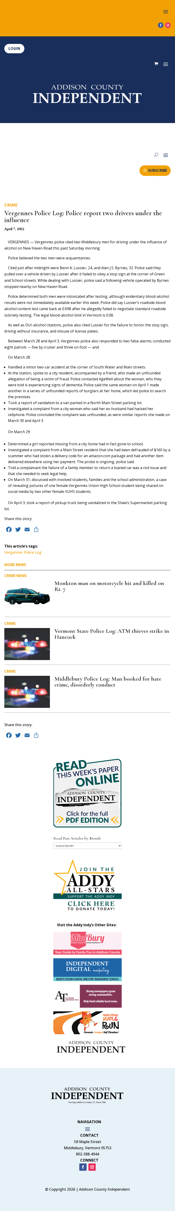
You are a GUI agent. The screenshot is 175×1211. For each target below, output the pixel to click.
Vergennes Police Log (22, 552)
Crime (11, 205)
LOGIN (14, 48)
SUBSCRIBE (157, 170)
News (21, 575)
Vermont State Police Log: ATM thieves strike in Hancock (111, 633)
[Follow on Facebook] (160, 25)
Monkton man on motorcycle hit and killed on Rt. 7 (109, 586)
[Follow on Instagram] (168, 25)
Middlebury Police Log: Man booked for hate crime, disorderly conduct (107, 681)
